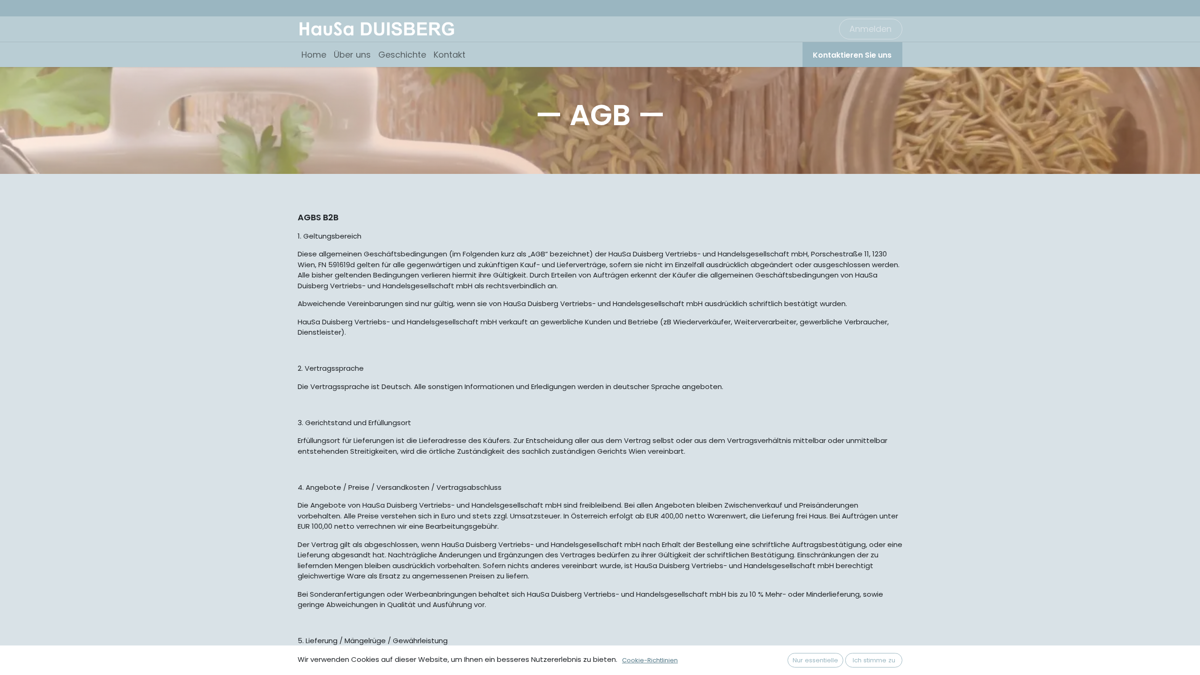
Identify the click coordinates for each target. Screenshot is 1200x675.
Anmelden (870, 29)
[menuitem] (314, 55)
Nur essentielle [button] (815, 660)
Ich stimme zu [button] (874, 660)
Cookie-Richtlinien (650, 660)
